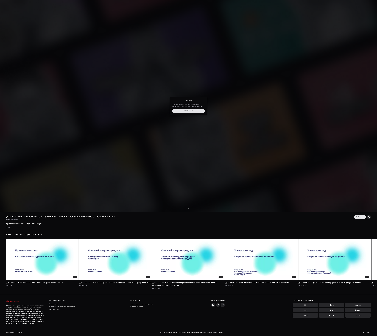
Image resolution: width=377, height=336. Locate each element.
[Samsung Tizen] (331, 315)
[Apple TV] (331, 310)
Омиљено (361, 217)
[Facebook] (213, 305)
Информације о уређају (14, 332)
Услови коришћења (136, 307)
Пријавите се (188, 111)
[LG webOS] (305, 315)
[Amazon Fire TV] (305, 310)
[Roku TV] (358, 310)
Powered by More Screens (215, 332)
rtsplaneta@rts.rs (54, 309)
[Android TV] (358, 305)
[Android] (305, 305)
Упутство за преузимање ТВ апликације (62, 307)
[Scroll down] (188, 209)
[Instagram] (218, 305)
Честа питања (53, 304)
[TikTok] (223, 305)
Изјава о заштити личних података (141, 304)
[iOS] (331, 305)
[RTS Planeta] (12, 301)
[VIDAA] (358, 315)
